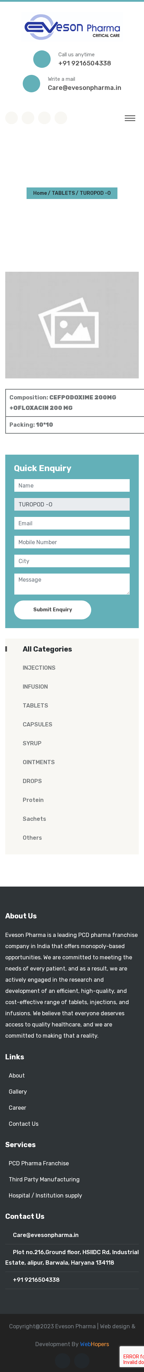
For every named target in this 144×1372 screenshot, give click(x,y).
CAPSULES (37, 724)
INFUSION (35, 686)
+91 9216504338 (84, 63)
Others (32, 837)
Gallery (18, 1091)
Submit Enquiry (52, 610)
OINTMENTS (39, 762)
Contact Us (23, 1124)
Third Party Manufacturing (44, 1179)
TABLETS (63, 193)
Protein (33, 800)
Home (40, 193)
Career (17, 1107)
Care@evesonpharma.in (84, 88)
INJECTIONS (39, 667)
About (17, 1075)
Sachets (34, 819)
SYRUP (32, 743)
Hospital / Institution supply (45, 1195)
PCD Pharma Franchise (39, 1163)
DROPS (32, 781)
